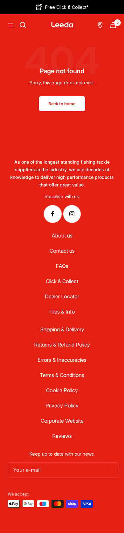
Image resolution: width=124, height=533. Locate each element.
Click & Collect (62, 281)
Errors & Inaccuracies (62, 360)
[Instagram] (72, 214)
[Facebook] (53, 214)
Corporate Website (62, 421)
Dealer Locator (62, 296)
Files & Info (62, 312)
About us (62, 235)
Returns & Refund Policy (62, 344)
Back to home (62, 103)
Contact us (62, 251)
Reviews (62, 436)
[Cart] (113, 25)
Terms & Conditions (62, 375)
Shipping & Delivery (62, 329)
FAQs (62, 266)
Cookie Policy (62, 390)
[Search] (23, 25)
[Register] (107, 470)
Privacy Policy (62, 405)
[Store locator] (100, 25)
